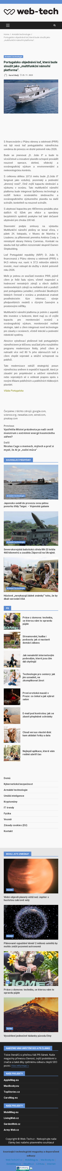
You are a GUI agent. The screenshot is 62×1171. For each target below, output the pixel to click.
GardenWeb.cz (12, 1124)
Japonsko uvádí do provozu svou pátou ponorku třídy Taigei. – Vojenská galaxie (31, 482)
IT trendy (9, 807)
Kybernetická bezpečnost (18, 784)
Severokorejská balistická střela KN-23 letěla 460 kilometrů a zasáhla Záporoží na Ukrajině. (31, 528)
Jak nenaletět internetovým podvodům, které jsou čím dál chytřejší (12, 659)
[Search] (55, 25)
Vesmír (8, 819)
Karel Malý (13, 75)
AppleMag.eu (11, 1080)
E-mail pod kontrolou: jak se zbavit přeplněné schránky (12, 715)
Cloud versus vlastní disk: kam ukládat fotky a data (12, 734)
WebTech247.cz (14, 1159)
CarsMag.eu (11, 1097)
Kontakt (8, 831)
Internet (51, 1163)
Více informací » (20, 1065)
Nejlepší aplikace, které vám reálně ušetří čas (12, 753)
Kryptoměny (10, 801)
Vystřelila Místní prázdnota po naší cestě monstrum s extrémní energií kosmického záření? (29, 431)
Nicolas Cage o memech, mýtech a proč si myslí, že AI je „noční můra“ (29, 446)
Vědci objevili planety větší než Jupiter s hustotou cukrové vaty (31, 876)
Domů (7, 778)
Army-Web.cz (11, 1129)
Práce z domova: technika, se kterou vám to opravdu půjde (12, 621)
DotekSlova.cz (14, 1163)
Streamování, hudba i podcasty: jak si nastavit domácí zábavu (12, 640)
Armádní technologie (13, 57)
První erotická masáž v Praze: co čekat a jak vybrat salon (12, 696)
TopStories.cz (12, 1091)
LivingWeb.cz (11, 1118)
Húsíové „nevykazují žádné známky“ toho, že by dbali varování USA (31, 574)
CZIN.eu (40, 1163)
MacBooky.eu (11, 1086)
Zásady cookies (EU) (15, 825)
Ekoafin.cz (28, 1163)
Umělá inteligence (14, 795)
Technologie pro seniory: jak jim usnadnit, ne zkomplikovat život (12, 678)
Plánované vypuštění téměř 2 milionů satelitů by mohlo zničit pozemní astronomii (31, 922)
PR (8, 982)
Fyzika (7, 813)
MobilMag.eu (11, 1112)
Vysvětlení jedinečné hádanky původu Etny (31, 1014)
